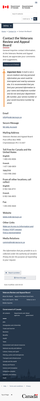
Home (4, 31)
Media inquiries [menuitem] (7, 303)
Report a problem (14, 273)
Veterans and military (9, 375)
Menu (6, 25)
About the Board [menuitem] (8, 296)
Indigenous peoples (9, 371)
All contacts (6, 313)
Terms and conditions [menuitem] (16, 386)
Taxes (4, 342)
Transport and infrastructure (12, 358)
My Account (10, 127)
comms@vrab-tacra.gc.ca (14, 242)
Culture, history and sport (11, 351)
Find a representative (12, 232)
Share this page (21, 277)
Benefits (5, 335)
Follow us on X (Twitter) (11, 64)
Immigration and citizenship (12, 325)
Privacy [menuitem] (28, 386)
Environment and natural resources (14, 345)
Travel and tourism (9, 328)
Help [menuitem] (4, 386)
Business (5, 332)
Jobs (4, 322)
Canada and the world (10, 361)
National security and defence (12, 348)
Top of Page (5, 395)
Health (5, 338)
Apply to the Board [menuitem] (20, 296)
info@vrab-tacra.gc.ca (12, 117)
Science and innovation (10, 368)
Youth (4, 378)
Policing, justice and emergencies (13, 355)
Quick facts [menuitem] (30, 296)
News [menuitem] (16, 300)
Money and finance (9, 365)
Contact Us (12, 31)
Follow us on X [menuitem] (31, 300)
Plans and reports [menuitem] (8, 300)
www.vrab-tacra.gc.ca (12, 216)
